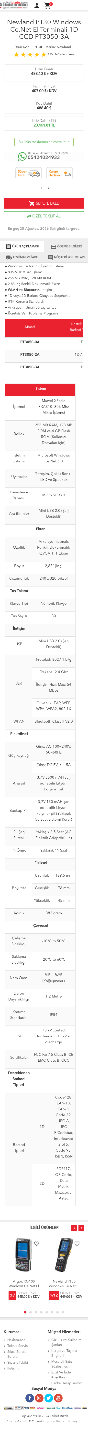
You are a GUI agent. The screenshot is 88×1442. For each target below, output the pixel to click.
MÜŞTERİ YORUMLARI (66, 257)
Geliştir (22, 1421)
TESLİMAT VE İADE (22, 257)
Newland (64, 47)
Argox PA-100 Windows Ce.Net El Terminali (24, 1286)
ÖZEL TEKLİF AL (46, 216)
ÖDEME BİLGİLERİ (66, 247)
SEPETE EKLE (44, 204)
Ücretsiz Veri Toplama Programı (33, 313)
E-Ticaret (35, 1421)
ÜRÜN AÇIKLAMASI (22, 247)
